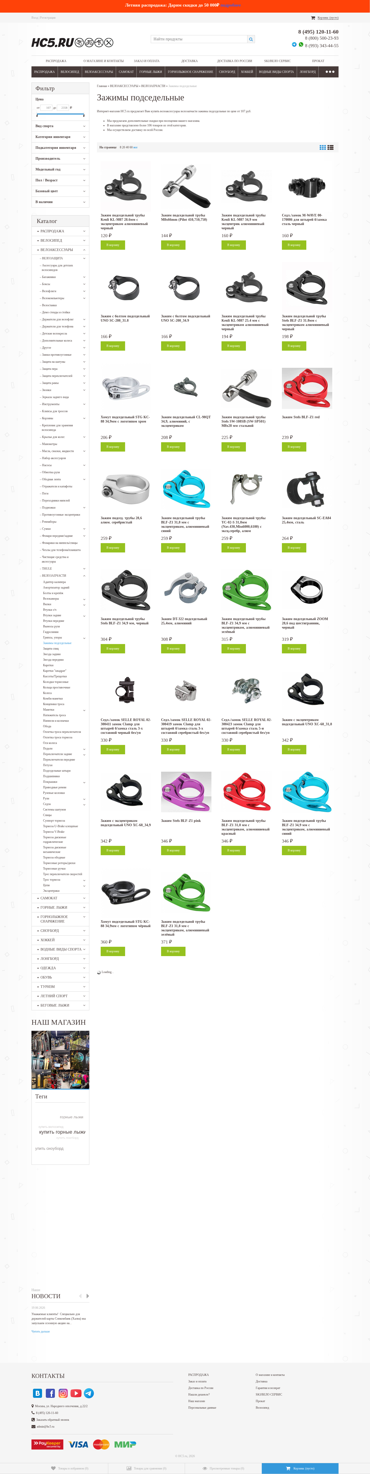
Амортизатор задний (56, 587)
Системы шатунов (54, 809)
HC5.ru (182, 1456)
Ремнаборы (48, 521)
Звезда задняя (52, 654)
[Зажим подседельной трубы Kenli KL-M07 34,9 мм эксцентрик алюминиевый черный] (246, 186)
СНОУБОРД (227, 72)
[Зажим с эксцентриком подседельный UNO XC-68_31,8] (307, 691)
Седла (47, 804)
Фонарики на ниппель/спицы (59, 543)
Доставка (189, 61)
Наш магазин (196, 1401)
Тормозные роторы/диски (59, 863)
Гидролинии (50, 632)
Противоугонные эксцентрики (60, 514)
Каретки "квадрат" (54, 671)
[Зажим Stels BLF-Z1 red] (307, 388)
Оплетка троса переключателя (62, 732)
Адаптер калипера (54, 582)
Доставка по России (234, 61)
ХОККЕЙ (247, 72)
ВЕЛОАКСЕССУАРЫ (99, 72)
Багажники (48, 277)
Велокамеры (51, 598)
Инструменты (49, 404)
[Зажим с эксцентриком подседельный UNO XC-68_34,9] (126, 792)
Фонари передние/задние (56, 536)
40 (127, 147)
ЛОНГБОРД (308, 72)
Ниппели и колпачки (56, 720)
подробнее (230, 5)
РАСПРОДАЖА (56, 61)
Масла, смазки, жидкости (57, 451)
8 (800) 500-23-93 (322, 38)
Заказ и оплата (147, 61)
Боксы (45, 284)
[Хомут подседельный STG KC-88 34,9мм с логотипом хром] (126, 388)
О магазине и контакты (104, 61)
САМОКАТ (126, 72)
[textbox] (199, 39)
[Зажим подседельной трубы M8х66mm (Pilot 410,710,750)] (186, 186)
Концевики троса (53, 704)
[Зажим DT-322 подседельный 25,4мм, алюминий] (186, 590)
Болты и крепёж (53, 593)
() (73, 1468)
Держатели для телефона (56, 326)
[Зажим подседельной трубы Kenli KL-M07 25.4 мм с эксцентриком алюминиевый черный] (246, 287)
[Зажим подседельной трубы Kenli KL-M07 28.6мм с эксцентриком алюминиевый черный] (126, 186)
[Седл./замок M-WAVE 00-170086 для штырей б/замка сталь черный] (307, 186)
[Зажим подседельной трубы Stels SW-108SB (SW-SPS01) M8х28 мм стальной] (246, 388)
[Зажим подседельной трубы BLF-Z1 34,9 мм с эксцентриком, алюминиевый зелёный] (246, 590)
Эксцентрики (51, 891)
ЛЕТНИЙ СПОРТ (54, 996)
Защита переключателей (56, 376)
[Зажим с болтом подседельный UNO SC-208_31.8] (126, 287)
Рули (46, 798)
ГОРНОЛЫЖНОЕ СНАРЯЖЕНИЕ (190, 72)
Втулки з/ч (49, 609)
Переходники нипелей (55, 500)
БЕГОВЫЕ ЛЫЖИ (55, 1005)
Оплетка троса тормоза (57, 737)
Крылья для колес (52, 437)
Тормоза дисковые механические (54, 850)
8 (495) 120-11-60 (318, 32)
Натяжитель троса (54, 715)
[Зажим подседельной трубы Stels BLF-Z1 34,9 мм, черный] (126, 590)
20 (123, 147)
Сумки (45, 529)
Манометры (48, 444)
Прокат (318, 61)
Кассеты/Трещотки (55, 676)
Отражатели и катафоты (56, 486)
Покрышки (50, 782)
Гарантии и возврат (268, 1388)
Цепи (46, 885)
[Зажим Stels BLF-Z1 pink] (186, 792)
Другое (45, 347)
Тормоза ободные (54, 857)
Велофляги (48, 291)
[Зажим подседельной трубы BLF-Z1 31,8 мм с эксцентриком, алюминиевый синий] (186, 489)
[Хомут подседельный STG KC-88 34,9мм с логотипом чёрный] (126, 893)
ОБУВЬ (46, 977)
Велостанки (48, 305)
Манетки (48, 709)
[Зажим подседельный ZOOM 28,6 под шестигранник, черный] (307, 590)
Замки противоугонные (55, 354)
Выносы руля (51, 626)
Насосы (46, 465)
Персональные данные (202, 1407)
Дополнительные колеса (56, 340)
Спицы (47, 815)
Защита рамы (49, 383)
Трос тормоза (51, 879)
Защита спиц (51, 648)
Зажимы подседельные (57, 643)
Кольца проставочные (56, 687)
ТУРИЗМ (48, 987)
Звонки (45, 390)
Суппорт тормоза (54, 820)
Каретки (48, 665)
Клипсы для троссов (54, 411)
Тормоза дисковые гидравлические (54, 840)
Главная (102, 86)
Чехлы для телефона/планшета (60, 550)
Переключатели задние (57, 754)
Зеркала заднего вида (54, 397)
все (135, 147)
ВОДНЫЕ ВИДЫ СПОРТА (276, 72)
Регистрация (48, 17)
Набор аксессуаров (53, 458)
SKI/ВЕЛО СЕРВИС (277, 61)
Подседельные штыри (56, 770)
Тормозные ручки (54, 868)
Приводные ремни (54, 787)
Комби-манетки (53, 698)
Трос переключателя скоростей (62, 874)
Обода (47, 726)
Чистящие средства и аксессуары (54, 559)
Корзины (46, 418)
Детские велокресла (53, 333)
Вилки (47, 604)
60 (131, 147)
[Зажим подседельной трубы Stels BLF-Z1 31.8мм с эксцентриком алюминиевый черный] (307, 287)
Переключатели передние (59, 759)
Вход (34, 17)
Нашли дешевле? (199, 1394)
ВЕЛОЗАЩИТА (51, 258)
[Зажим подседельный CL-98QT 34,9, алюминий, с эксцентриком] (186, 388)
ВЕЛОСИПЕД (70, 72)
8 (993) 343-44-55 (322, 45)
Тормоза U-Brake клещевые (60, 826)
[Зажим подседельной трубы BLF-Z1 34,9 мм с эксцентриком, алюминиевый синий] (307, 792)
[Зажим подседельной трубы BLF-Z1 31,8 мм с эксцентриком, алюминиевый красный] (246, 792)
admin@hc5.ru (45, 1426)
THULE (46, 568)
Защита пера (48, 369)
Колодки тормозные (55, 682)
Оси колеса (50, 743)
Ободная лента (50, 479)
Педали (47, 748)
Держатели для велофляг (57, 319)
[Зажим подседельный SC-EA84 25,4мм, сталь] (307, 489)
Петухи (47, 765)
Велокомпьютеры (52, 298)
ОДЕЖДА (48, 968)
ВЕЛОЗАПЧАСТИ (53, 575)
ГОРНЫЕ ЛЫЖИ (150, 72)
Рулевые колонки (54, 793)
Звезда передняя (53, 659)
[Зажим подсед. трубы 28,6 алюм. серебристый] (126, 489)
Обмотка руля (50, 472)
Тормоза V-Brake (53, 831)
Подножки (47, 507)
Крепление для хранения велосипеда (56, 428)
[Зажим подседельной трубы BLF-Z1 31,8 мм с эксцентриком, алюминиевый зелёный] (186, 893)
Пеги (44, 493)
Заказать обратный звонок (52, 1420)
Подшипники (51, 776)
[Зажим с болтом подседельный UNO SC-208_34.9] (186, 287)
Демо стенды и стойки (55, 312)
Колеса (47, 693)
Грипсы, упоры (52, 637)
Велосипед (262, 1407)
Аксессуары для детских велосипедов (56, 268)
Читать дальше (40, 1331)
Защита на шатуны (52, 362)
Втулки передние (53, 621)
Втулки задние (52, 615)
